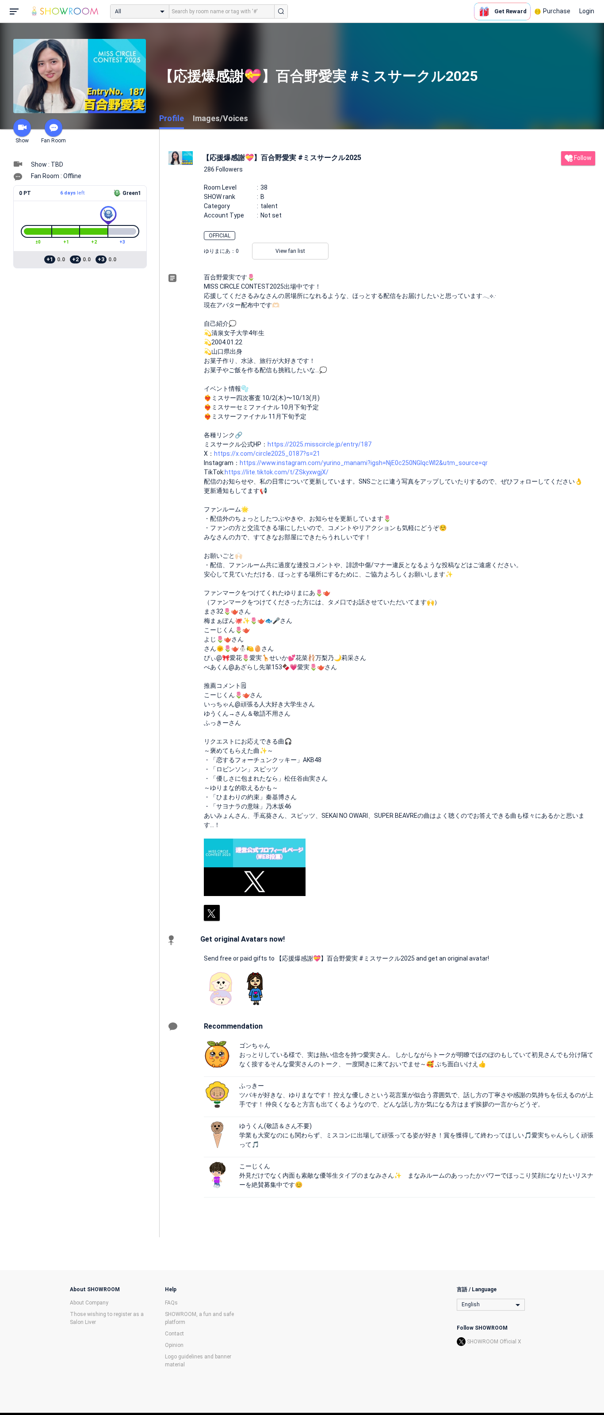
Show (22, 140)
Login (586, 11)
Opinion (174, 1345)
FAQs (171, 1303)
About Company (89, 1303)
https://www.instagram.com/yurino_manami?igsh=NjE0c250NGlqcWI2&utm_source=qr (364, 462)
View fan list (290, 251)
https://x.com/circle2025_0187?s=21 (267, 453)
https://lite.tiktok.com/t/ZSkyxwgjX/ (277, 472)
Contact (174, 1334)
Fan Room (53, 140)
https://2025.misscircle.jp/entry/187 (319, 444)
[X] (212, 913)
